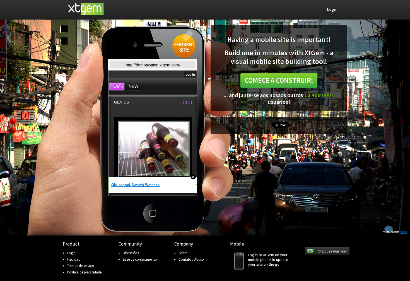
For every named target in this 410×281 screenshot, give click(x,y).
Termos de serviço (80, 265)
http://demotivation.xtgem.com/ (153, 65)
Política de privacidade (84, 272)
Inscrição (74, 259)
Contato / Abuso (191, 259)
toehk (403, 231)
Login (71, 253)
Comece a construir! (279, 80)
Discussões (131, 253)
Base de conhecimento (140, 259)
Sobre (183, 253)
